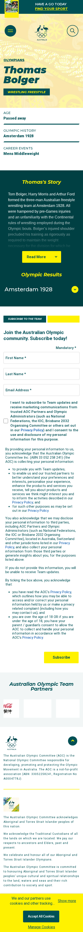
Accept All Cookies (41, 916)
